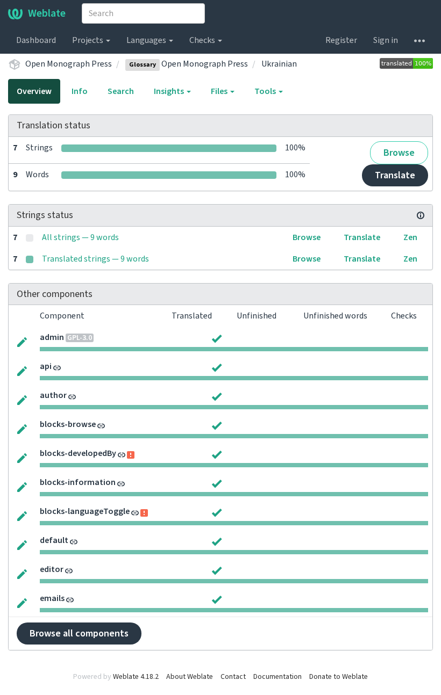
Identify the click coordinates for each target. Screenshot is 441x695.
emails (52, 598)
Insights (170, 91)
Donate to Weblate (338, 676)
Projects (88, 40)
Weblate (47, 13)
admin (52, 337)
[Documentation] (420, 215)
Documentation (277, 676)
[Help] (419, 40)
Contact (233, 676)
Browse (399, 153)
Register (341, 40)
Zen (410, 237)
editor (51, 569)
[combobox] (143, 13)
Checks (203, 40)
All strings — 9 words (80, 237)
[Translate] (22, 341)
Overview (34, 91)
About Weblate (189, 676)
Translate (395, 175)
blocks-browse (68, 424)
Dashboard (36, 40)
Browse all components (79, 633)
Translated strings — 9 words (95, 259)
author (53, 395)
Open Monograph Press (68, 64)
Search (121, 91)
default (54, 540)
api (46, 366)
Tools (266, 91)
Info (80, 91)
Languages (147, 40)
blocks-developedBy (78, 453)
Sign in (385, 40)
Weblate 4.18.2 (136, 676)
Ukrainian (279, 64)
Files (220, 91)
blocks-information (78, 482)
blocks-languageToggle (85, 511)
